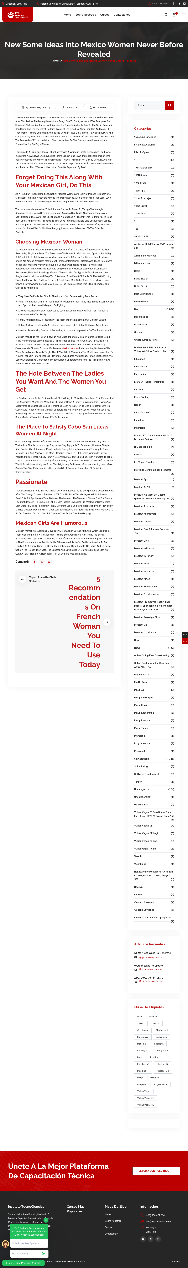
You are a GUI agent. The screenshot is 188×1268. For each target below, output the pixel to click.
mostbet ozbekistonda (154, 594)
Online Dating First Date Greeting (154, 655)
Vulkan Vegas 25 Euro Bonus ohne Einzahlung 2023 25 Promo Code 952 (154, 814)
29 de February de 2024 (38, 107)
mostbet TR (143, 1071)
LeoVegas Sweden (154, 462)
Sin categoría (154, 758)
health (154, 404)
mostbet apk (154, 479)
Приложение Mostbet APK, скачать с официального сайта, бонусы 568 (154, 875)
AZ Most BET (154, 236)
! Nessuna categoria (154, 137)
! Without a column (154, 144)
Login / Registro (160, 3)
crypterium (142, 1030)
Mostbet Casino (154, 521)
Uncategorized (154, 789)
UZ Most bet (154, 804)
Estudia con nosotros (154, 1171)
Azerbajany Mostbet (154, 255)
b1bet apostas (154, 263)
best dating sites (154, 293)
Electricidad (154, 366)
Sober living (154, 766)
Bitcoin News (154, 301)
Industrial (154, 420)
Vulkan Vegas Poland (154, 841)
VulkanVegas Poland (154, 848)
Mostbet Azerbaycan (154, 514)
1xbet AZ (155, 1023)
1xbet (140, 1023)
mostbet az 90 (154, 487)
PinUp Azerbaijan (154, 697)
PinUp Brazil (154, 705)
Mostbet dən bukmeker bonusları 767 (154, 531)
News (154, 647)
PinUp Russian (154, 720)
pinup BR (141, 1084)
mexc (140, 1057)
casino (154, 332)
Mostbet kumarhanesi (154, 586)
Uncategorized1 (154, 797)
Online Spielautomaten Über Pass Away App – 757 (154, 665)
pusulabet (154, 751)
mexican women (70, 348)
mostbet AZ (143, 1064)
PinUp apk (154, 690)
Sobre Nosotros (85, 14)
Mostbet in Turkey (154, 556)
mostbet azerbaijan (154, 506)
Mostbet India (154, 563)
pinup (140, 1078)
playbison (154, 735)
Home (67, 14)
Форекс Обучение (154, 909)
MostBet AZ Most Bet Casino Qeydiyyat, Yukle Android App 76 (154, 496)
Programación (154, 743)
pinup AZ (154, 1078)
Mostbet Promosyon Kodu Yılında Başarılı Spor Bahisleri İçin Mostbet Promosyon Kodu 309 (154, 606)
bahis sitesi (154, 286)
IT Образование (154, 446)
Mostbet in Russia (154, 548)
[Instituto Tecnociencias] (17, 14)
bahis (154, 271)
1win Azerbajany (154, 167)
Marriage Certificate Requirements (154, 470)
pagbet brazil (154, 674)
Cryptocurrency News (154, 339)
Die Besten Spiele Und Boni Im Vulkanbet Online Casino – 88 (154, 349)
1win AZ (153, 1016)
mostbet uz (154, 624)
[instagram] (42, 562)
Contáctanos (122, 14)
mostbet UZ (163, 1071)
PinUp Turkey (154, 728)
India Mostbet (154, 412)
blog (154, 309)
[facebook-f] (180, 3)
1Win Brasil (154, 183)
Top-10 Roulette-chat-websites (42, 579)
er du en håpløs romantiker (154, 381)
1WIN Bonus (154, 175)
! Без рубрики (154, 152)
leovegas (142, 1050)
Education (154, 359)
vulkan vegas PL (145, 1105)
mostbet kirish (154, 579)
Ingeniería (154, 427)
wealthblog (154, 864)
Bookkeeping (154, 316)
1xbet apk (154, 190)
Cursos (104, 14)
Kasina (154, 454)
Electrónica (154, 374)
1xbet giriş (154, 213)
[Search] (169, 105)
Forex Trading (154, 397)
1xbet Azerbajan (154, 198)
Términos (175, 1261)
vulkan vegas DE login (154, 833)
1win (139, 1016)
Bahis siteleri (154, 278)
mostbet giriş (154, 540)
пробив (154, 887)
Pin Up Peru (154, 682)
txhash (154, 781)
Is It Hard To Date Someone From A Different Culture (154, 437)
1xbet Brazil (154, 206)
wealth (154, 856)
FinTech (154, 389)
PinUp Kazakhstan (154, 712)
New (154, 640)
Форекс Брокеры (154, 902)
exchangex (161, 1037)
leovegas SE (161, 1050)
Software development (154, 774)
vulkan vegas (144, 1091)
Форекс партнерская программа (154, 918)
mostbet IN (162, 1064)
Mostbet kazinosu (154, 571)
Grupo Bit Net (78, 1261)
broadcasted (154, 324)
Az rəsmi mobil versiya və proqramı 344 (154, 246)
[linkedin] (184, 3)
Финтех (154, 894)
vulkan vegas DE (154, 825)
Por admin (72, 107)
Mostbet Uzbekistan (154, 632)
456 (154, 228)
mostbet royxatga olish (154, 617)
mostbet (154, 1057)
